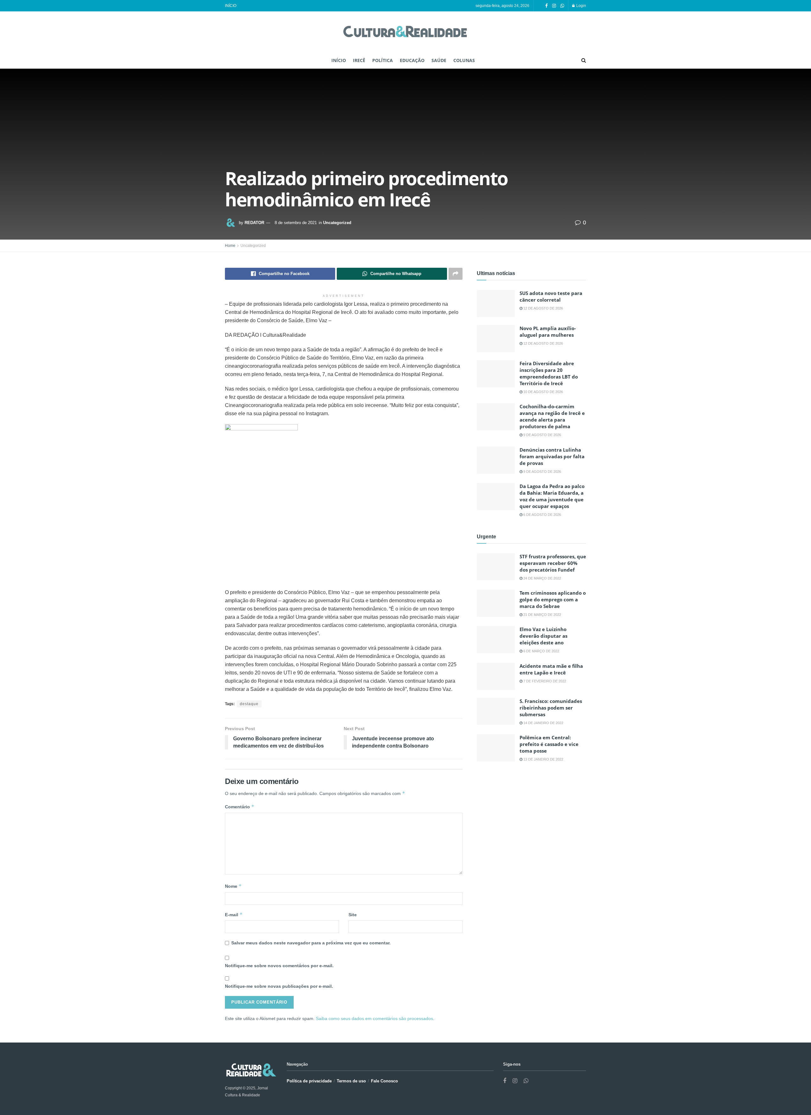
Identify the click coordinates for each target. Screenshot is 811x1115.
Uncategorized (337, 222)
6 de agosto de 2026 (541, 515)
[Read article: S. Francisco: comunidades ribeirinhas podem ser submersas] (496, 711)
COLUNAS (464, 60)
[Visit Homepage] (405, 32)
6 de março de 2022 (540, 651)
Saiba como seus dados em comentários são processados (374, 1018)
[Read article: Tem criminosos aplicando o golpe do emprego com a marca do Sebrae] (496, 603)
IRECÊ (359, 60)
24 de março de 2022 (541, 578)
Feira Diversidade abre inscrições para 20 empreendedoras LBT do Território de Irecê (549, 373)
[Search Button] (583, 60)
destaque (249, 704)
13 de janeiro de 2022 (542, 759)
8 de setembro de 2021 (296, 222)
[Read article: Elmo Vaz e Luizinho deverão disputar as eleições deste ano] (496, 639)
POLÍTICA (382, 60)
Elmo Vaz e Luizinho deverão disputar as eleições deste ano (543, 636)
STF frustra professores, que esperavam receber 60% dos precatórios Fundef (553, 563)
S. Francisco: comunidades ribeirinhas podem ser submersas (551, 707)
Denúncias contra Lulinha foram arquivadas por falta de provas (552, 456)
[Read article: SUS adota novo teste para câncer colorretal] (496, 303)
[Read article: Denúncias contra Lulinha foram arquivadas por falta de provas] (496, 460)
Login (580, 5)
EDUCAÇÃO (412, 60)
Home (230, 245)
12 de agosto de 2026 (542, 308)
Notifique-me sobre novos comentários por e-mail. (279, 965)
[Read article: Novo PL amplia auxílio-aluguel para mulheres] (496, 338)
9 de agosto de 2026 (541, 435)
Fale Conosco (384, 1081)
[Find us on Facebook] (546, 6)
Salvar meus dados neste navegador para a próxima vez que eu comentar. (311, 942)
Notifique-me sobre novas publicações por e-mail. (279, 986)
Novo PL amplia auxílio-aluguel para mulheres (548, 331)
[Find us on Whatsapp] (562, 6)
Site (352, 914)
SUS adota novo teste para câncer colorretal (551, 296)
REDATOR (254, 222)
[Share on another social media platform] (456, 274)
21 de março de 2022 (541, 615)
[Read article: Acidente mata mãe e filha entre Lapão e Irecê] (496, 676)
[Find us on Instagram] (554, 6)
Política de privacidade (309, 1081)
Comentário (239, 807)
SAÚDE (438, 60)
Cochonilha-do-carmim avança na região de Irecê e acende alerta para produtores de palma (552, 416)
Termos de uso (351, 1081)
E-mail (234, 914)
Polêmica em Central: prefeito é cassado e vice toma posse (549, 744)
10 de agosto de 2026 (542, 392)
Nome (233, 886)
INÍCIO (230, 5)
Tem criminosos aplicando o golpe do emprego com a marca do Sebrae (553, 599)
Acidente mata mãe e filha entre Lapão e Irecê (551, 669)
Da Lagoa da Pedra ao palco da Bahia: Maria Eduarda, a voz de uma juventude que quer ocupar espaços (552, 496)
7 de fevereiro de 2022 (544, 681)
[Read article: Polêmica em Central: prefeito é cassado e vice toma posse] (496, 747)
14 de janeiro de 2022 (542, 723)
